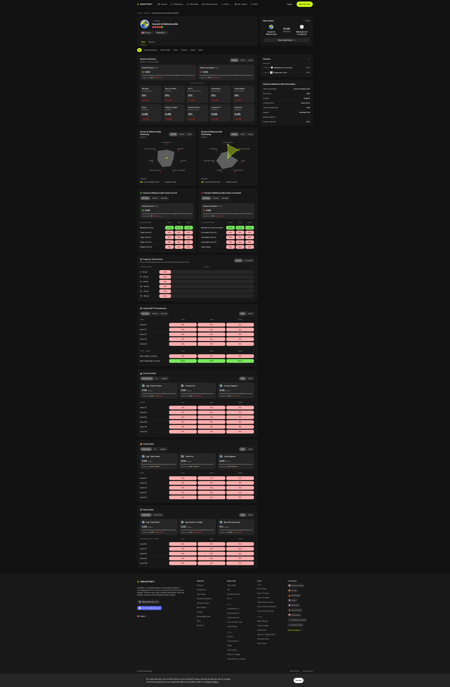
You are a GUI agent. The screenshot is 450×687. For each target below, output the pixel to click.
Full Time (145, 198)
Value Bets (194, 4)
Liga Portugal (296, 610)
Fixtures (164, 4)
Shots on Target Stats (266, 634)
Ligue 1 (294, 600)
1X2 (228, 590)
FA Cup (146, 13)
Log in (289, 4)
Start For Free (304, 4)
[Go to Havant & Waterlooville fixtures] (309, 59)
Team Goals (232, 626)
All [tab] (139, 50)
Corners (230, 637)
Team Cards (232, 650)
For (157, 378)
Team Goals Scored (265, 602)
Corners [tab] (184, 50)
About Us (200, 625)
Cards (229, 645)
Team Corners (233, 641)
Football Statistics (204, 599)
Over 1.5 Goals (263, 593)
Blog (199, 621)
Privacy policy (308, 671)
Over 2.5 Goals (263, 598)
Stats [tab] (143, 42)
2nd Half (164, 198)
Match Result (262, 621)
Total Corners (147, 378)
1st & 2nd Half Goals (265, 611)
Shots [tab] (200, 50)
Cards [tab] (192, 50)
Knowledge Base (204, 616)
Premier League (297, 585)
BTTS (229, 599)
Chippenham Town (280, 72)
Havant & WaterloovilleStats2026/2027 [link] (165, 13)
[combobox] (147, 33)
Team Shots (158, 515)
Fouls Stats (261, 643)
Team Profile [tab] (165, 50)
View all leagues (293, 630)
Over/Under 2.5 (233, 613)
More (256, 4)
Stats (226, 4)
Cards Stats (262, 630)
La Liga (294, 590)
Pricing (199, 612)
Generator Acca (211, 4)
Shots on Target (233, 654)
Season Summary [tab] (150, 50)
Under (250, 313)
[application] (167, 158)
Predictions (178, 4)
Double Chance (233, 594)
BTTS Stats (261, 589)
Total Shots (146, 515)
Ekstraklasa (295, 615)
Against (164, 378)
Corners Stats (262, 626)
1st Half (154, 198)
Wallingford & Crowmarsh (283, 68)
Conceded (249, 260)
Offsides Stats (263, 639)
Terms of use (294, 671)
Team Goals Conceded (266, 607)
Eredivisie (295, 605)
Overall (234, 60)
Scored (238, 260)
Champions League (298, 620)
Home (139, 13)
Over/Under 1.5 (233, 609)
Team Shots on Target (236, 659)
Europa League (297, 625)
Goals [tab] (175, 50)
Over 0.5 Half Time (234, 622)
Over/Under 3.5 (233, 618)
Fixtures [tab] (151, 42)
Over (242, 313)
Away (251, 60)
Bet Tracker (242, 4)
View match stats (285, 40)
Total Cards (146, 449)
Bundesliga (295, 595)
